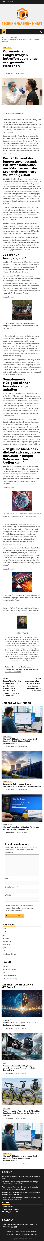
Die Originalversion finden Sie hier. (26, 611)
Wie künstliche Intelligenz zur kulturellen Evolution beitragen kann (21, 1024)
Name (7, 879)
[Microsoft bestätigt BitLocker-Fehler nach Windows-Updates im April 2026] (22, 808)
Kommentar (9, 853)
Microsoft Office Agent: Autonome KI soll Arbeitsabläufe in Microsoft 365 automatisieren (20, 741)
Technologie (6, 944)
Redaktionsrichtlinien (9, 975)
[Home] (4, 32)
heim (4, 929)
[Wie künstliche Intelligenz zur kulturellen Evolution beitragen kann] (22, 1003)
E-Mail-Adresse (11, 887)
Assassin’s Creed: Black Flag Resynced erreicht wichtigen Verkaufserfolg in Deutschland (19, 1068)
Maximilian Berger (21, 746)
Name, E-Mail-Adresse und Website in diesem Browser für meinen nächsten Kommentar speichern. (19, 908)
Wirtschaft (6, 938)
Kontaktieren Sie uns (9, 954)
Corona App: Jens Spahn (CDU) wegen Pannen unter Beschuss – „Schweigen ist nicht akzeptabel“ (31, 685)
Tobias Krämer (20, 73)
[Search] (41, 32)
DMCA (5, 972)
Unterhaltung (7, 951)
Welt (4, 935)
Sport (4, 948)
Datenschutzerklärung (10, 979)
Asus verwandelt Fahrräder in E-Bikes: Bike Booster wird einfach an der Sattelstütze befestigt (21, 1113)
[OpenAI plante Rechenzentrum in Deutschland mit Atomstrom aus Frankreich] (22, 765)
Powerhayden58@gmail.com (25, 1224)
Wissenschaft (7, 941)
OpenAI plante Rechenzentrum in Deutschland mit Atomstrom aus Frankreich (22, 785)
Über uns (5, 966)
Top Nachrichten (7, 47)
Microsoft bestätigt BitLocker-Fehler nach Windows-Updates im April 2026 (21, 828)
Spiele (4, 1063)
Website (8, 895)
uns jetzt (14, 1227)
